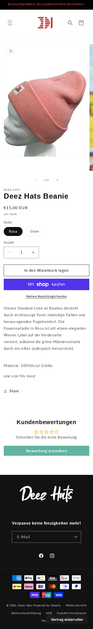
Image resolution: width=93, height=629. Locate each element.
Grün (37, 232)
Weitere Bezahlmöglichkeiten (46, 296)
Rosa (13, 231)
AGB (49, 613)
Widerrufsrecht (76, 605)
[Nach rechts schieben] (57, 180)
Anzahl (9, 242)
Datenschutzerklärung (26, 613)
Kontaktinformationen (72, 613)
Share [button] (14, 391)
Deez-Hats (25, 605)
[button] (9, 22)
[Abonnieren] (75, 537)
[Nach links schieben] (35, 180)
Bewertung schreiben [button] (46, 450)
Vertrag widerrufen (67, 619)
